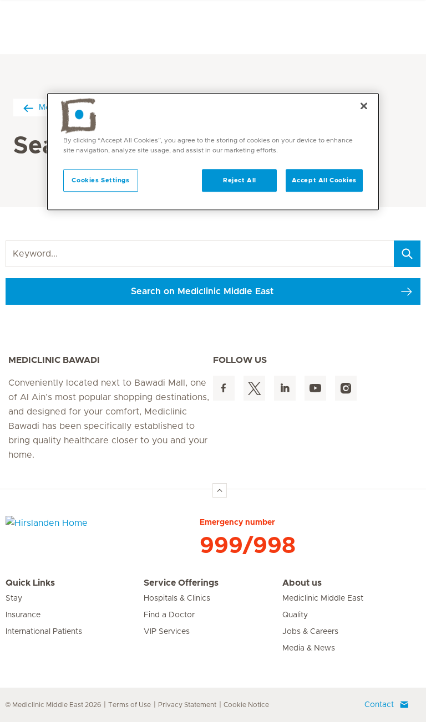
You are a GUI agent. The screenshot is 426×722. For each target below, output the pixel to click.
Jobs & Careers (310, 632)
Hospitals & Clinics (177, 598)
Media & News (308, 648)
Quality (295, 615)
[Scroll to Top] (219, 490)
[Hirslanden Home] (103, 530)
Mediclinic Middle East (322, 598)
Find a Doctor (169, 615)
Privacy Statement (187, 704)
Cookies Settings (100, 180)
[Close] (364, 106)
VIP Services (167, 632)
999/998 (248, 546)
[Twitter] (254, 388)
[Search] (407, 253)
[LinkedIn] (285, 388)
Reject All (239, 180)
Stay (14, 598)
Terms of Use (129, 704)
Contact (379, 705)
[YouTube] (315, 388)
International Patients (44, 632)
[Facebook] (224, 388)
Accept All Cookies (324, 180)
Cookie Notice (246, 704)
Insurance (23, 615)
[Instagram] (346, 388)
